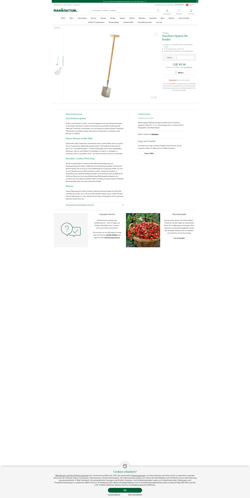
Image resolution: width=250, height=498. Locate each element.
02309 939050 (111, 235)
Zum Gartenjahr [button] (179, 238)
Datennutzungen (138, 475)
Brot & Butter (68, 5)
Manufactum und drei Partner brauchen (72, 475)
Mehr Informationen (135, 494)
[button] (156, 34)
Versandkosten (187, 67)
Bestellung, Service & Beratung (169, 5)
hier (178, 482)
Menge (169, 57)
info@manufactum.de (112, 237)
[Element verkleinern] (152, 97)
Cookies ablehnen (114, 494)
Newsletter (76, 5)
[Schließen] (197, 1)
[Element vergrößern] (155, 97)
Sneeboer (154, 134)
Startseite (57, 27)
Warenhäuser (58, 5)
